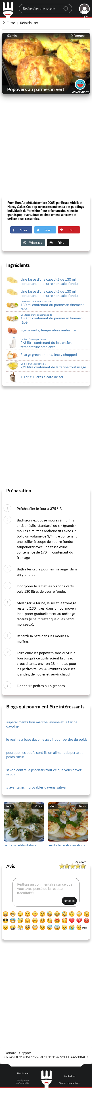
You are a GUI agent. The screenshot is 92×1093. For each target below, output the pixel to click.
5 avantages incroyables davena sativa (36, 787)
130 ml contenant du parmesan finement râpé (52, 305)
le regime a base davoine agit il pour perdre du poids (46, 739)
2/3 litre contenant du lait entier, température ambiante (46, 343)
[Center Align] (67, 6)
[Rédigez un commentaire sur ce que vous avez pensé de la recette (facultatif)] (46, 892)
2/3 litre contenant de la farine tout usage (53, 366)
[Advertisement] (46, 148)
